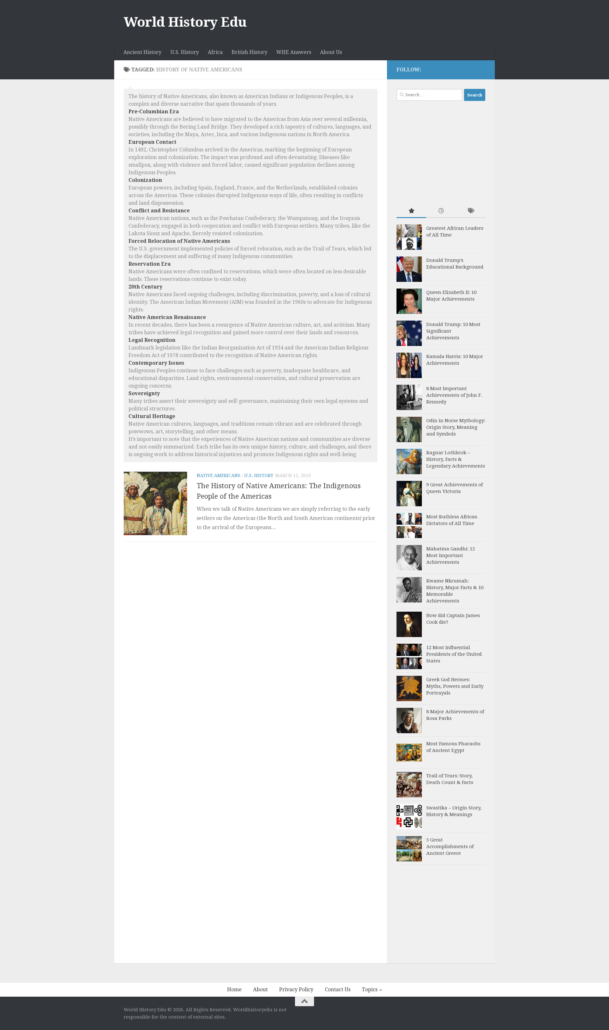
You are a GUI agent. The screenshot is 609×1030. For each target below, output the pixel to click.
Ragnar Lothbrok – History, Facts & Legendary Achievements (455, 459)
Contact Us (337, 990)
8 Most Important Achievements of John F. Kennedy (454, 395)
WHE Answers (293, 52)
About (260, 990)
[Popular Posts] (411, 211)
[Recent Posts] (440, 211)
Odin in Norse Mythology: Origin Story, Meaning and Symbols (455, 427)
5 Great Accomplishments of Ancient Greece (450, 846)
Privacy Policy (296, 990)
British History (249, 52)
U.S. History (184, 52)
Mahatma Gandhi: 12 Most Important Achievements (450, 555)
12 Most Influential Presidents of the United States (454, 654)
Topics (369, 990)
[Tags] (470, 211)
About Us (331, 52)
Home (234, 990)
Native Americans (218, 475)
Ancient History (142, 52)
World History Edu (185, 22)
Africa (215, 52)
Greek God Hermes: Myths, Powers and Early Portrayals (454, 686)
